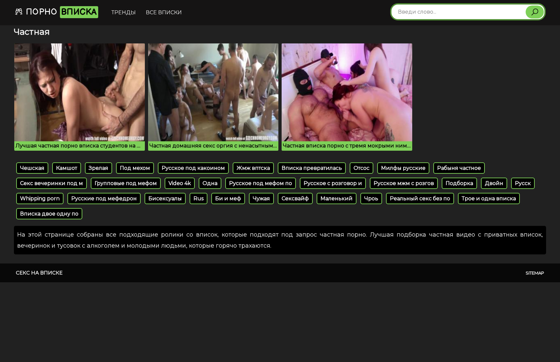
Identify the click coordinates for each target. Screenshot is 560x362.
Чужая (261, 198)
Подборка (459, 183)
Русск (523, 183)
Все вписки (164, 12)
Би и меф (228, 198)
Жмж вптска (253, 168)
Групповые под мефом (126, 183)
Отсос (361, 168)
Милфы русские (403, 168)
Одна (210, 183)
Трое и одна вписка (489, 198)
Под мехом (135, 168)
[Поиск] (535, 12)
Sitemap (535, 272)
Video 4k (180, 183)
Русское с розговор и (333, 183)
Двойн (494, 183)
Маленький (337, 198)
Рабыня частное (459, 168)
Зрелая (98, 168)
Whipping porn (40, 198)
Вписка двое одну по (49, 214)
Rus (198, 198)
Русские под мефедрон (104, 198)
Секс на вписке (39, 273)
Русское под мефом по (260, 183)
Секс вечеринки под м (51, 183)
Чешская (32, 168)
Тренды (123, 12)
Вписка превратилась (312, 168)
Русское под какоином (193, 168)
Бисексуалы (165, 198)
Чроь (371, 198)
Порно (60, 12)
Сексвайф (295, 198)
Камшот (66, 168)
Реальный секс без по (420, 198)
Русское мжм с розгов (404, 183)
